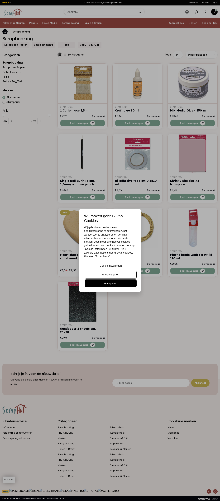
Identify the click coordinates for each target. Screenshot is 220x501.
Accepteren (110, 283)
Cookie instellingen (111, 265)
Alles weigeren (110, 274)
